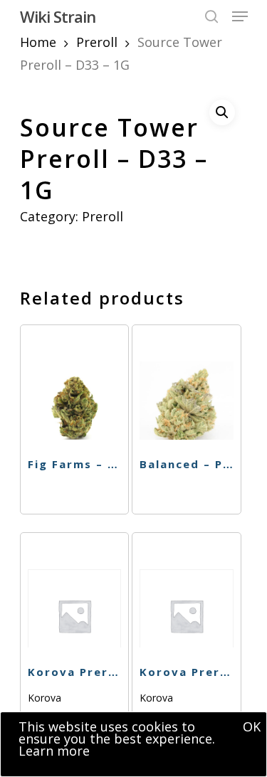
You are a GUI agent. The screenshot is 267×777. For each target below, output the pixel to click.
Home (38, 42)
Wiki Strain (57, 16)
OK (252, 726)
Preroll (96, 42)
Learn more (54, 750)
